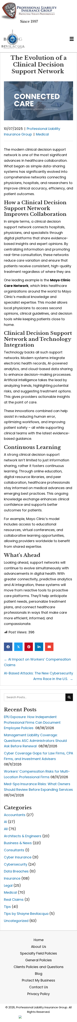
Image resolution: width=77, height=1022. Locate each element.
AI (5, 821)
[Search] (69, 697)
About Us (38, 946)
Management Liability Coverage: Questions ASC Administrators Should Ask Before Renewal (35, 740)
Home (39, 940)
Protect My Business (38, 980)
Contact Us (38, 987)
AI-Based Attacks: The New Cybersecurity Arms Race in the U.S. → (38, 676)
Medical (42, 134)
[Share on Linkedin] (39, 647)
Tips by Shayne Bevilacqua (26, 913)
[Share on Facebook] (8, 647)
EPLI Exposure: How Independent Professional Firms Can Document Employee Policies (32, 722)
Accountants (14, 815)
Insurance (12, 878)
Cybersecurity (15, 864)
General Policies (38, 960)
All (6, 829)
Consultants (14, 850)
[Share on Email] (49, 647)
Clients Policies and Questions (39, 967)
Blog (38, 973)
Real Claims (14, 899)
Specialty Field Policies (38, 953)
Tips (7, 906)
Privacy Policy (38, 994)
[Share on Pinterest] (28, 647)
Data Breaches (16, 871)
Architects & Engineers (22, 836)
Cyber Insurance (17, 857)
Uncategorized (16, 920)
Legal (8, 885)
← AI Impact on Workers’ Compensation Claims (37, 662)
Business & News (18, 843)
